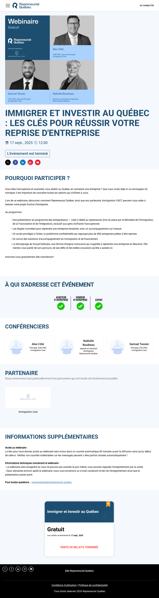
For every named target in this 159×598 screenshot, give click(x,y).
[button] (8, 5)
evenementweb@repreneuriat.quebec (52, 482)
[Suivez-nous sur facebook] (15, 162)
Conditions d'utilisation (64, 585)
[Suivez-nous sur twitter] (8, 162)
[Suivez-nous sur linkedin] (23, 162)
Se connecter (147, 5)
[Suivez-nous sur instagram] (30, 162)
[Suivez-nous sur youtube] (38, 162)
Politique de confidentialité (93, 585)
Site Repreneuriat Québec (79, 570)
